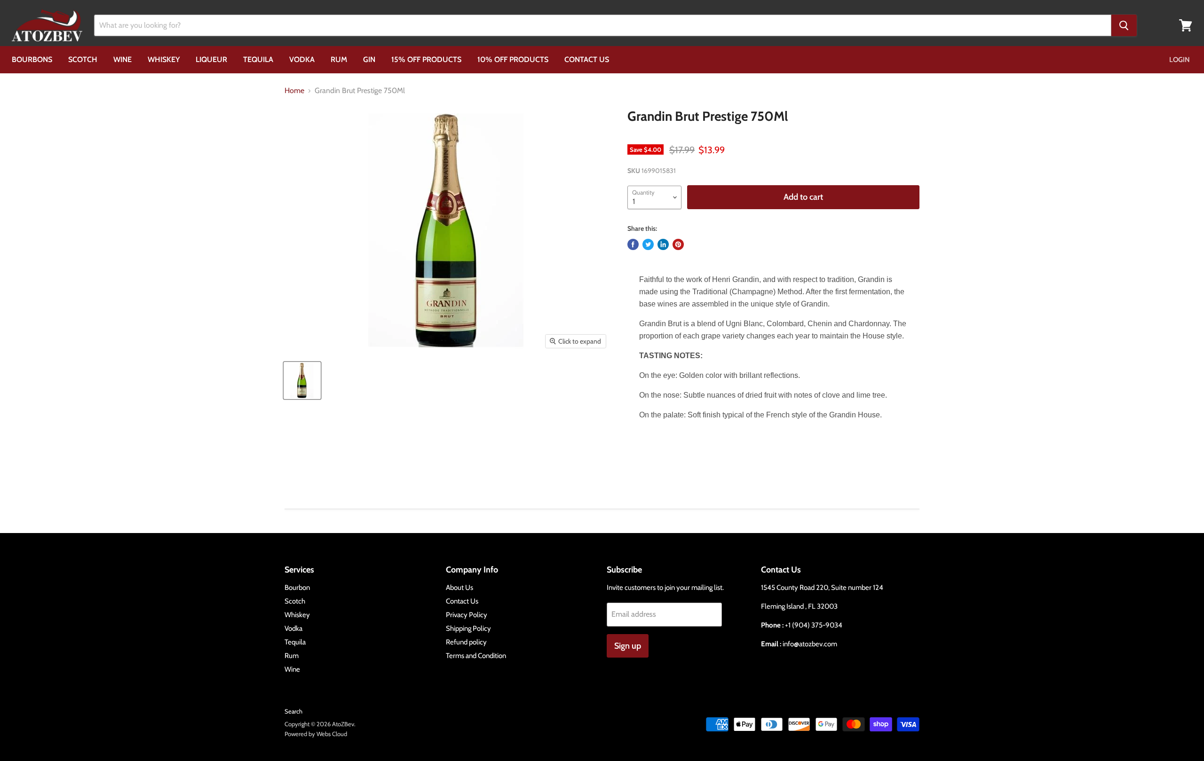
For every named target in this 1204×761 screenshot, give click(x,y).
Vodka (302, 59)
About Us (459, 587)
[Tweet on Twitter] (648, 244)
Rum (339, 59)
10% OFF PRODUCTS (512, 59)
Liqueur (211, 59)
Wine (122, 59)
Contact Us (586, 59)
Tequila (258, 59)
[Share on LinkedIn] (663, 244)
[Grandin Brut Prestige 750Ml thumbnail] (302, 380)
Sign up (627, 646)
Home (294, 90)
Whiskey (164, 59)
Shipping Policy (468, 628)
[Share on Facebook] (633, 244)
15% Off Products (426, 59)
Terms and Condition (476, 655)
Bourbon (297, 587)
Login (1179, 59)
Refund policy (466, 642)
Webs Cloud (332, 733)
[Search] (1124, 25)
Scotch (82, 59)
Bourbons (32, 59)
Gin (369, 59)
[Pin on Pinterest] (678, 244)
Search (293, 711)
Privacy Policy (466, 615)
